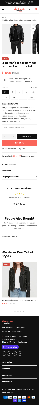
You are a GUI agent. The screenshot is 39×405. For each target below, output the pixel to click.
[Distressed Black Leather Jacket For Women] (19, 279)
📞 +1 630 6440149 (9, 339)
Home (4, 17)
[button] (24, 311)
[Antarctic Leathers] (19, 9)
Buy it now (19, 143)
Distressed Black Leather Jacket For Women (19, 300)
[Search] (30, 9)
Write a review (20, 204)
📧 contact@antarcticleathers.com (15, 342)
